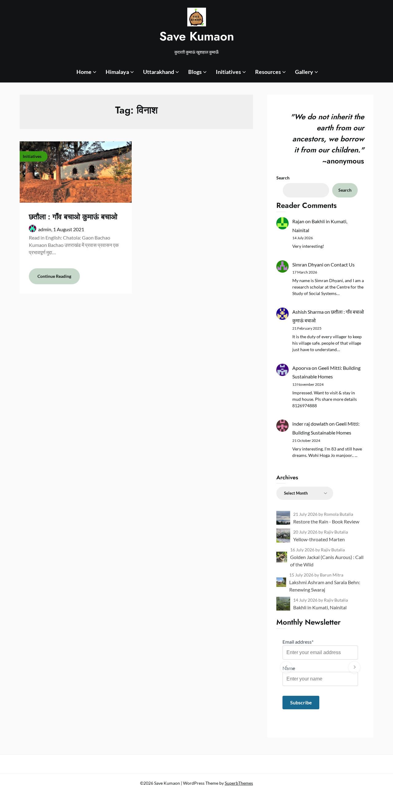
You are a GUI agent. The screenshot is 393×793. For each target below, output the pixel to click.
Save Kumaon (196, 36)
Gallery (304, 71)
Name (288, 668)
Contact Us (343, 264)
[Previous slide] (286, 667)
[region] (320, 667)
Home (83, 71)
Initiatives (228, 71)
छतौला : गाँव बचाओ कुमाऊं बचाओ (73, 216)
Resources (268, 71)
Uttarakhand (158, 71)
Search (283, 177)
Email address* (297, 642)
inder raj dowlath (310, 424)
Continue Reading (54, 276)
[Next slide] (354, 667)
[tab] (320, 716)
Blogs (195, 71)
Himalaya (117, 71)
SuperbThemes (239, 783)
